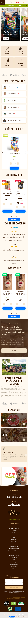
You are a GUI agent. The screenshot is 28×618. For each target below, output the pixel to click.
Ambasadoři (14, 566)
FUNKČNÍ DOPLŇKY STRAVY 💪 (15, 120)
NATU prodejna (14, 541)
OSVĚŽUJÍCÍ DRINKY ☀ (13, 100)
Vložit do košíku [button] (14, 168)
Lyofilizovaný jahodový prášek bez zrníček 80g (7, 293)
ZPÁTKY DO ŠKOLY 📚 (13, 87)
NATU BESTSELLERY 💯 (13, 107)
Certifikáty (14, 559)
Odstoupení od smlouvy (14, 555)
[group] (14, 152)
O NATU (14, 526)
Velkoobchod (14, 544)
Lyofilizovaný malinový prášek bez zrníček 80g (20, 293)
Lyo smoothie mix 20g (14, 153)
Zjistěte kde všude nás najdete (14, 519)
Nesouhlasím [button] (18, 616)
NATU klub (14, 535)
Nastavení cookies (16, 597)
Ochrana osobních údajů (14, 550)
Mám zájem (14, 350)
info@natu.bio (14, 504)
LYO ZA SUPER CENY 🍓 (13, 93)
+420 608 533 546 (14, 496)
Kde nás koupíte (14, 564)
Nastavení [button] (24, 616)
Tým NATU (14, 530)
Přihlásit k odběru (14, 587)
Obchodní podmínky (14, 548)
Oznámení (14, 553)
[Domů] (2, 2)
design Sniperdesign (17, 598)
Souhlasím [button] (12, 616)
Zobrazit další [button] (14, 219)
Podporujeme (14, 539)
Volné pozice (14, 568)
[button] (27, 24)
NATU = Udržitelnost (14, 528)
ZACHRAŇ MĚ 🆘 (11, 113)
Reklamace (14, 557)
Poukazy (14, 562)
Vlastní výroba (8, 452)
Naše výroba (14, 532)
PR (14, 537)
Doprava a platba (14, 546)
